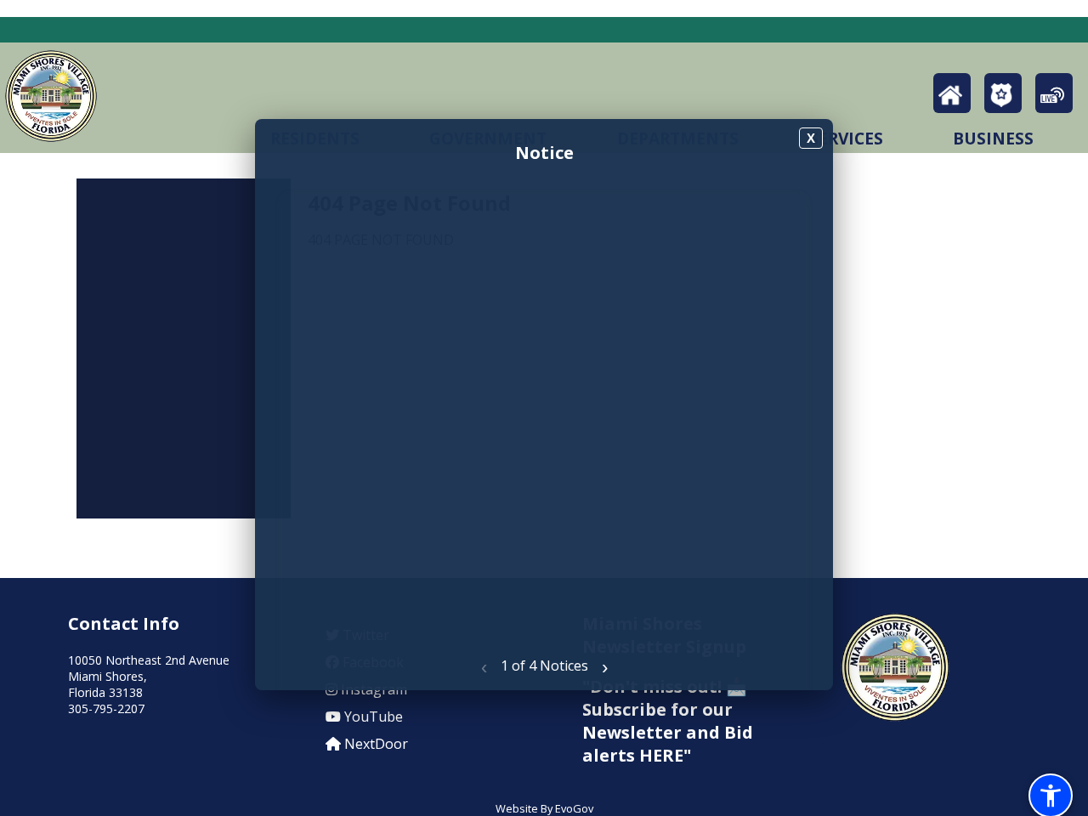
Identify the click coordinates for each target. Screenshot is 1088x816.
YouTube (372, 716)
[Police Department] (1003, 99)
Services (846, 138)
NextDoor (374, 743)
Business (993, 138)
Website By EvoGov (544, 808)
